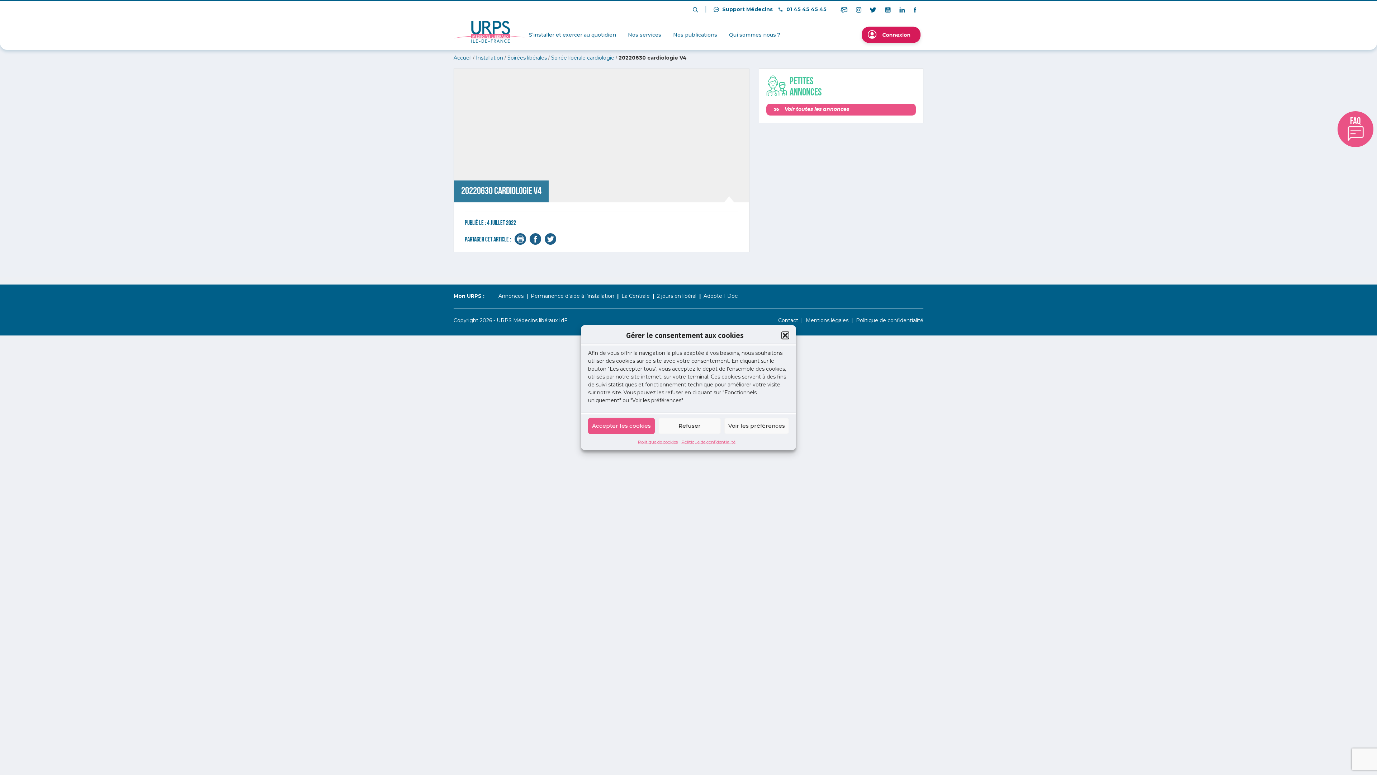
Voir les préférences (756, 425)
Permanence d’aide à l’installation (572, 296)
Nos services (644, 35)
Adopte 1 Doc (721, 296)
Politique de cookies (658, 441)
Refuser (689, 425)
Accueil (463, 58)
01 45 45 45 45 (806, 9)
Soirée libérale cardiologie (582, 58)
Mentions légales (827, 320)
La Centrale (635, 296)
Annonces (511, 296)
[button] (785, 335)
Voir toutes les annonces (816, 109)
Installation (489, 58)
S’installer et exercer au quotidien (572, 35)
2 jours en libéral (676, 296)
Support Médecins (747, 9)
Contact (788, 320)
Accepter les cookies (621, 425)
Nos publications (695, 35)
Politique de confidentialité (708, 441)
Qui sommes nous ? (754, 35)
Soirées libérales (527, 58)
